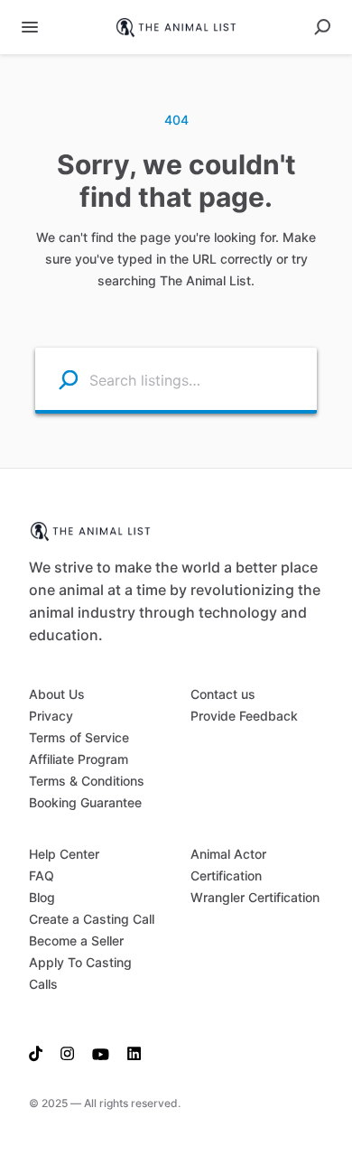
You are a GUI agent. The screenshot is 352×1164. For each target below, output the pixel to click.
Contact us (222, 694)
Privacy (51, 715)
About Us (57, 694)
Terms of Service (79, 737)
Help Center (64, 853)
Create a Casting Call (91, 919)
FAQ (41, 875)
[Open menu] (30, 27)
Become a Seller (76, 940)
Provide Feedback (244, 715)
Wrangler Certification (255, 897)
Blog (42, 897)
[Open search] (322, 27)
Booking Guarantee (85, 802)
